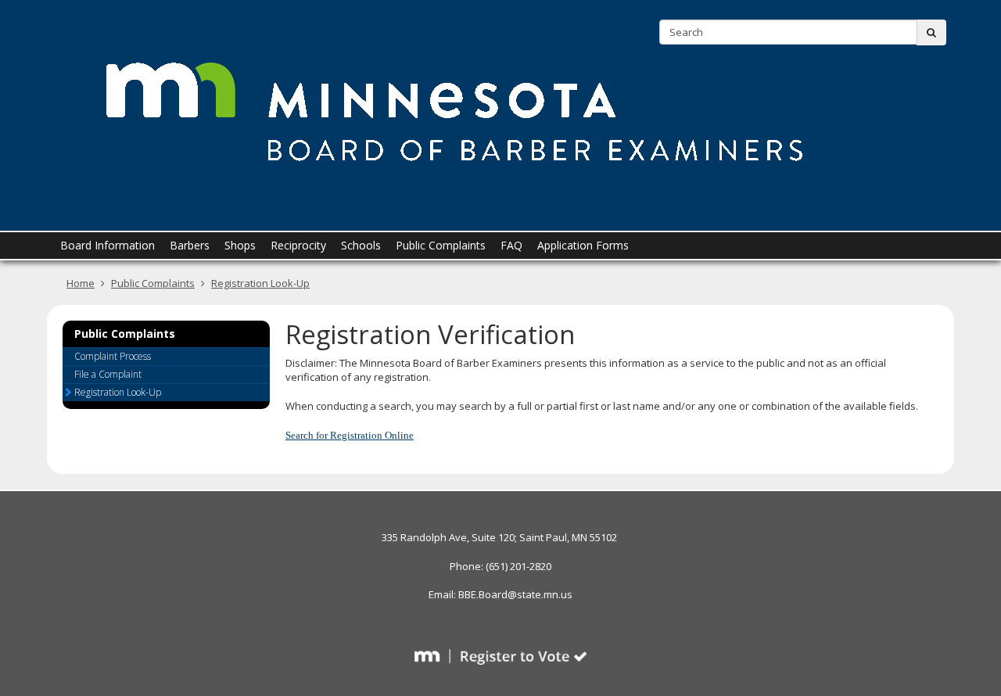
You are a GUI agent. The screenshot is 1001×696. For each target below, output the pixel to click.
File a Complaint (108, 374)
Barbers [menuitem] (190, 245)
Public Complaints (153, 283)
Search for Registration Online (349, 435)
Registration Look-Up (260, 283)
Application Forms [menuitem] (583, 245)
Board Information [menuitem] (107, 245)
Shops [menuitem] (240, 245)
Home (80, 283)
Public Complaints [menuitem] (441, 245)
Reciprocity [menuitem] (298, 245)
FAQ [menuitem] (511, 245)
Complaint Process (112, 356)
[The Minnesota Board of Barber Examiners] (454, 109)
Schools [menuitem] (361, 245)
